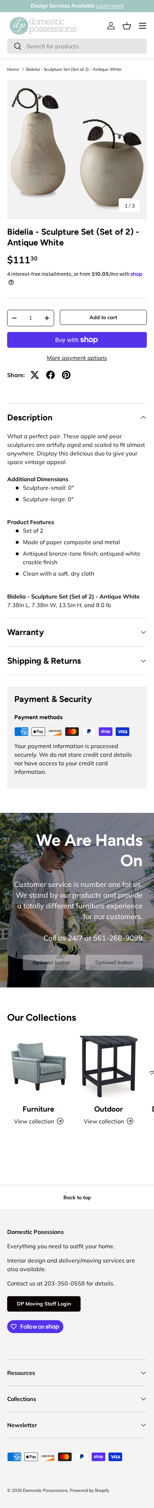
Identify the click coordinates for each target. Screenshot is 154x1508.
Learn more (110, 6)
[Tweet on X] (35, 375)
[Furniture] (38, 1067)
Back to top (77, 1197)
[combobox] (77, 46)
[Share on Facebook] (50, 375)
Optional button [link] (51, 962)
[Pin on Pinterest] (66, 375)
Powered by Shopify (89, 1490)
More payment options (77, 357)
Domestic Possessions (45, 1490)
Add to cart (103, 317)
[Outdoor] (108, 1067)
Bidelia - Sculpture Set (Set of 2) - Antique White (74, 69)
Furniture (38, 1108)
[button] (127, 26)
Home (13, 69)
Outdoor (108, 1108)
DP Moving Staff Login (44, 1303)
